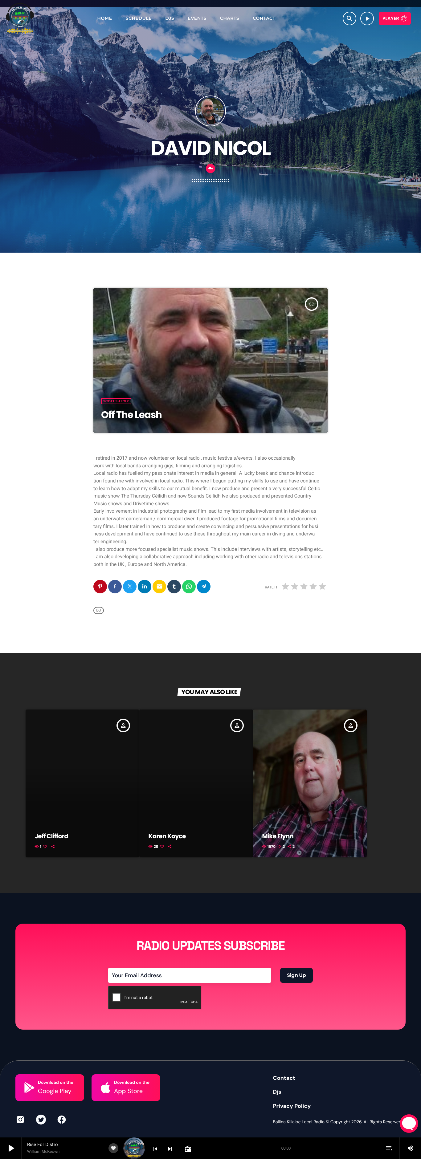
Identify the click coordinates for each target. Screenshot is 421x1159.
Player (390, 18)
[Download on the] (29, 1087)
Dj (98, 610)
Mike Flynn (278, 836)
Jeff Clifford (51, 836)
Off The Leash (131, 414)
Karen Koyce (167, 836)
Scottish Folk (116, 401)
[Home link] (20, 18)
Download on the (55, 1082)
